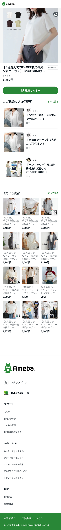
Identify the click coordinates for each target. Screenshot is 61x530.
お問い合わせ (10, 418)
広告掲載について (31, 518)
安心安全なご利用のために (15, 471)
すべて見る (53, 101)
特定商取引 (9, 503)
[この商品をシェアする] (55, 14)
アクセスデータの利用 (13, 464)
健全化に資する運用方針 (14, 451)
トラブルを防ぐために (13, 477)
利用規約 (8, 497)
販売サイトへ (33, 90)
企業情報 (8, 518)
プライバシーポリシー (13, 458)
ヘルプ (7, 412)
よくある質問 (10, 425)
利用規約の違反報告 (12, 432)
